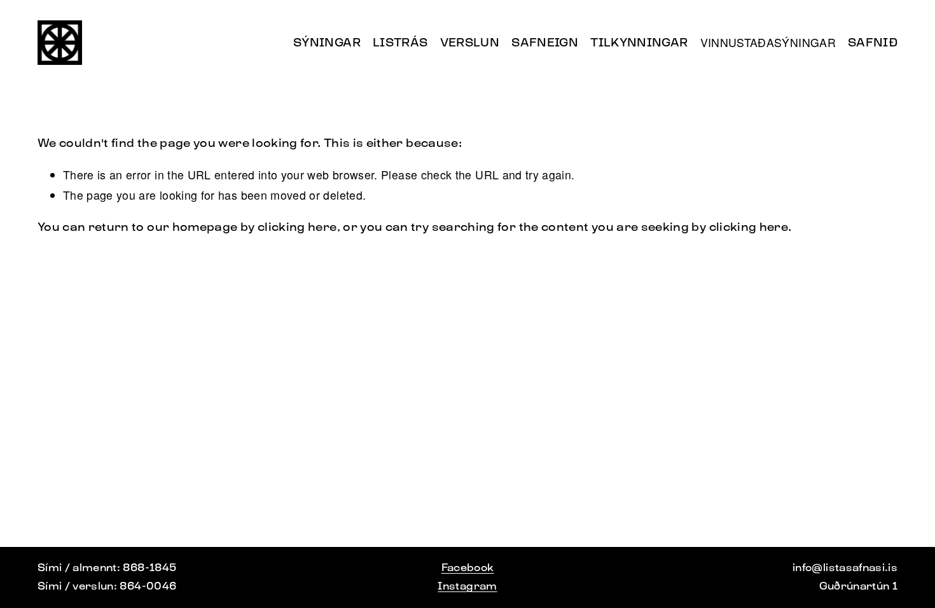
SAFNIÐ (872, 42)
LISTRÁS (400, 42)
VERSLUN (470, 42)
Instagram (467, 586)
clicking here (297, 226)
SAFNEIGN (544, 42)
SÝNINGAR (327, 42)
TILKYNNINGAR (639, 42)
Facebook (467, 568)
